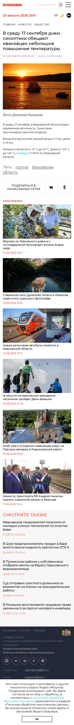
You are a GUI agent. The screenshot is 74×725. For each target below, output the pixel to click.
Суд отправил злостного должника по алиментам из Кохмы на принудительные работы (36, 586)
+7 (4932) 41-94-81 (46, 5)
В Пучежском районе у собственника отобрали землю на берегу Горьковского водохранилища (35, 565)
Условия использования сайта (20, 648)
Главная (9, 24)
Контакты (25, 630)
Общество (42, 24)
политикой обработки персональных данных (34, 699)
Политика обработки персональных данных (28, 652)
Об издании (10, 630)
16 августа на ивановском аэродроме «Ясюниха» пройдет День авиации (29, 397)
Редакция (39, 630)
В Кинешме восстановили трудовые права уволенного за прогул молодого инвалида (37, 606)
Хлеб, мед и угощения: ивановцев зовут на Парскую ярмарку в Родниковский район (33, 447)
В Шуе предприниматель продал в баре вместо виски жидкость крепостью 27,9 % (36, 545)
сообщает (22, 153)
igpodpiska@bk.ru (37, 670)
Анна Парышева (50, 56)
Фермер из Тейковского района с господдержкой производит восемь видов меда (33, 245)
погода (22, 167)
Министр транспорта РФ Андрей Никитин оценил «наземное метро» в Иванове (33, 498)
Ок (37, 719)
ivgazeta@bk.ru (35, 677)
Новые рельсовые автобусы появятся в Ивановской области (31, 347)
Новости (24, 24)
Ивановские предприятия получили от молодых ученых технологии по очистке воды (35, 525)
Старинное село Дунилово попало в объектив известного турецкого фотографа (35, 296)
